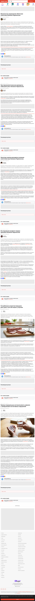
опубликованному (10, 26)
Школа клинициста (5, 155)
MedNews (2, 575)
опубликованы (3, 98)
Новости (4, 83)
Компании (19, 534)
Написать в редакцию (21, 570)
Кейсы (19, 565)
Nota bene (2, 553)
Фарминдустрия (3, 543)
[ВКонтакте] (3, 53)
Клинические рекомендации (22, 543)
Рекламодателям (20, 558)
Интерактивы (20, 555)
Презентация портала (21, 563)
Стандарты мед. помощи (21, 546)
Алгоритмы (19, 541)
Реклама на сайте (20, 560)
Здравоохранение (4, 534)
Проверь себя (3, 555)
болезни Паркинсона (16, 244)
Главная (1, 83)
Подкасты (19, 553)
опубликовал (7, 171)
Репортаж (2, 570)
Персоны (19, 536)
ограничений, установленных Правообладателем (24, 591)
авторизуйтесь (10, 78)
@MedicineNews (28, 129)
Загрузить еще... (17, 505)
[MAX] (2, 53)
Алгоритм (10, 155)
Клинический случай (4, 548)
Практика (7, 83)
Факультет (2, 577)
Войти (32, 1)
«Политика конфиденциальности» (17, 583)
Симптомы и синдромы (21, 548)
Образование (3, 536)
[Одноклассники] (4, 53)
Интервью (2, 572)
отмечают (5, 271)
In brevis (2, 551)
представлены (27, 244)
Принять (17, 599)
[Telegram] (1, 53)
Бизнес (2, 558)
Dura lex (2, 563)
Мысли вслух (3, 565)
